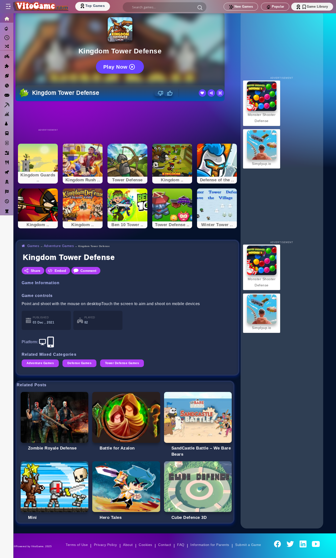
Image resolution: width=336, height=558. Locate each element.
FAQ (180, 545)
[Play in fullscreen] (220, 93)
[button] (200, 7)
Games (33, 246)
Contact (164, 545)
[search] (164, 7)
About (128, 545)
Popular (278, 6)
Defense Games (79, 363)
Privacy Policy (105, 545)
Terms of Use (77, 545)
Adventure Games (59, 246)
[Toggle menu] (8, 6)
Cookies (145, 545)
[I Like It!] (168, 93)
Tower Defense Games (122, 363)
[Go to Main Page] (40, 6)
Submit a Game (248, 545)
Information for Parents (209, 545)
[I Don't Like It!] (159, 93)
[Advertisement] (127, 115)
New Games (243, 6)
